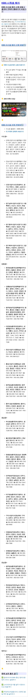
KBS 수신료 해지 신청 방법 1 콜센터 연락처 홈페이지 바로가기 (13, 9)
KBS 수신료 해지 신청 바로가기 (14, 65)
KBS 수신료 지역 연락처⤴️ (12, 125)
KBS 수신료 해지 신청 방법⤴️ (13, 45)
